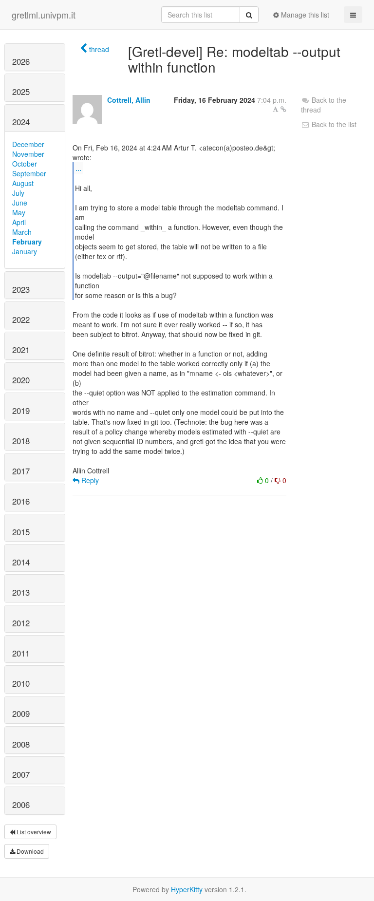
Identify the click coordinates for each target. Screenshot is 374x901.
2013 (21, 592)
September (29, 173)
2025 (21, 91)
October (24, 164)
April (19, 222)
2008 (21, 744)
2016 (21, 501)
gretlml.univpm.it (43, 14)
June (19, 202)
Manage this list (304, 14)
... (78, 167)
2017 (21, 471)
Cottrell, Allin (128, 100)
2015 (21, 532)
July (18, 193)
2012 (21, 623)
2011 (21, 653)
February (27, 241)
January (24, 251)
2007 (21, 774)
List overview (33, 831)
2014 (21, 562)
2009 (21, 713)
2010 (21, 683)
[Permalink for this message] (283, 109)
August (23, 183)
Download (29, 851)
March (22, 232)
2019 (21, 410)
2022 (21, 319)
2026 (21, 61)
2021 (21, 350)
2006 (21, 804)
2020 (21, 380)
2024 (21, 122)
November (28, 154)
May (18, 212)
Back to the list (333, 124)
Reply (89, 480)
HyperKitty (187, 889)
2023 (21, 289)
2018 (21, 441)
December (28, 144)
